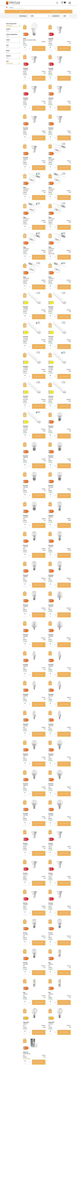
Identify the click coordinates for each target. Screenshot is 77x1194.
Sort (7, 61)
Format (8, 29)
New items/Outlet (11, 23)
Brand (8, 50)
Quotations (55, 11)
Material (8, 56)
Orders (21, 11)
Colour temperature (12, 34)
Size (7, 45)
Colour (8, 40)
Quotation (38, 48)
